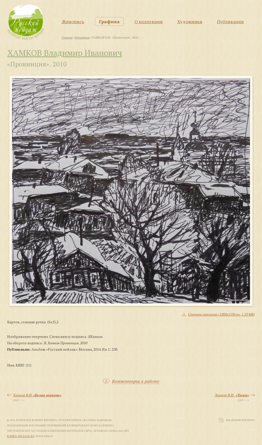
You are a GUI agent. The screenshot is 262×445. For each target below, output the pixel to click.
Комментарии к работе (135, 381)
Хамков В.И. (37, 395)
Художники (189, 21)
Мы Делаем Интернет (240, 420)
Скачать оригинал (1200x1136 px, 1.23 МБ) (221, 314)
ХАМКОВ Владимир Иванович (64, 53)
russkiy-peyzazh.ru (20, 436)
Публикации (230, 21)
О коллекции (149, 21)
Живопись (73, 21)
